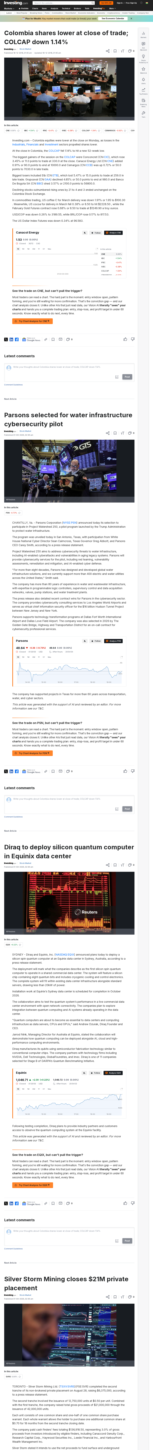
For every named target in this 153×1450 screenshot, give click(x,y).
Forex (47, 13)
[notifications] (141, 2)
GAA (48, 179)
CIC (106, 157)
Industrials (18, 144)
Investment (51, 144)
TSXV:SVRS (67, 1386)
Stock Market (70, 13)
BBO (39, 183)
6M (33, 249)
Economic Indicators (86, 13)
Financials (32, 144)
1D (18, 249)
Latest (9, 13)
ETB (55, 175)
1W (23, 249)
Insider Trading (128, 13)
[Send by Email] (60, 339)
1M (28, 249)
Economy (101, 13)
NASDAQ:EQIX (64, 954)
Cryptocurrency (113, 13)
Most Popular (22, 13)
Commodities (57, 13)
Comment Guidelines (13, 385)
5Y (44, 249)
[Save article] (115, 51)
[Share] (108, 51)
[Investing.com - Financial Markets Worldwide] (16, 3)
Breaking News (36, 13)
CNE (110, 161)
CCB (89, 165)
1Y (39, 249)
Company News (143, 13)
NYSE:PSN (69, 522)
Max (49, 249)
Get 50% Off (106, 3)
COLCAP (54, 150)
